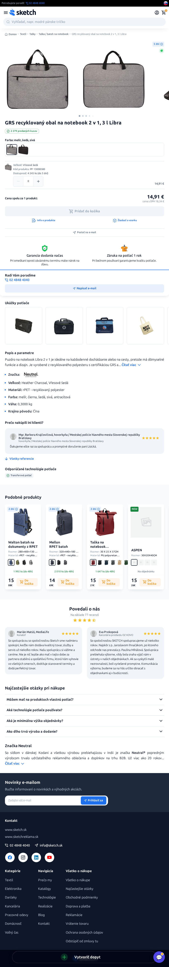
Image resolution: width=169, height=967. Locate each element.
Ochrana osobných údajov (84, 932)
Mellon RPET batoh (58, 544)
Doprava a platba (78, 906)
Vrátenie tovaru (77, 924)
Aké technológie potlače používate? (34, 710)
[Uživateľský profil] (157, 13)
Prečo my (45, 880)
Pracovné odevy (16, 915)
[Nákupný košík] (164, 13)
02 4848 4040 (20, 845)
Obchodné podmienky (82, 897)
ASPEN (136, 550)
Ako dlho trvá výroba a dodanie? (32, 731)
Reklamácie (74, 915)
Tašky (32, 34)
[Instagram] (23, 857)
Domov (13, 34)
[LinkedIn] (36, 857)
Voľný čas (11, 932)
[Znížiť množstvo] (18, 181)
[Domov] (22, 13)
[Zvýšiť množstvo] (38, 181)
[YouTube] (49, 857)
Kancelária (12, 906)
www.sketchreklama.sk (21, 837)
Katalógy (44, 889)
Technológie (47, 897)
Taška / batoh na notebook (53, 34)
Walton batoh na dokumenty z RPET (23, 544)
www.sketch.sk (16, 830)
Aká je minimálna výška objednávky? (35, 721)
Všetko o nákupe (78, 880)
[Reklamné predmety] (5, 12)
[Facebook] (10, 857)
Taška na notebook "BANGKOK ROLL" (99, 548)
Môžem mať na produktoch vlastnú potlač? (40, 699)
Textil (23, 34)
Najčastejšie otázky (79, 889)
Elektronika (13, 889)
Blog (41, 915)
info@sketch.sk (51, 845)
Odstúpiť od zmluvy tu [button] (82, 941)
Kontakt (44, 924)
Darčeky (11, 897)
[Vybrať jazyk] (165, 3)
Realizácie (45, 906)
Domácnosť (13, 924)
